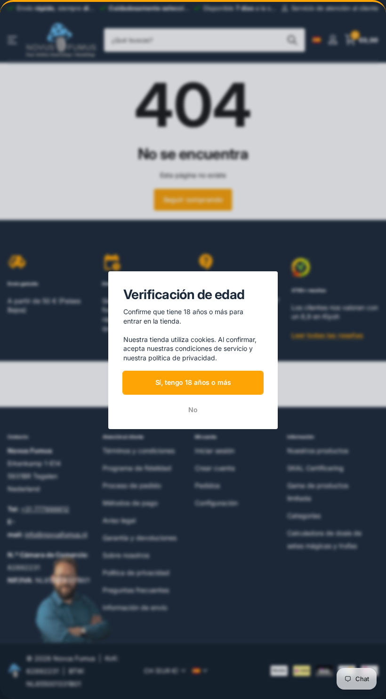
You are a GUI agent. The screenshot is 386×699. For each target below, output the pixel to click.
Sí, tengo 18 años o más (193, 382)
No (193, 410)
